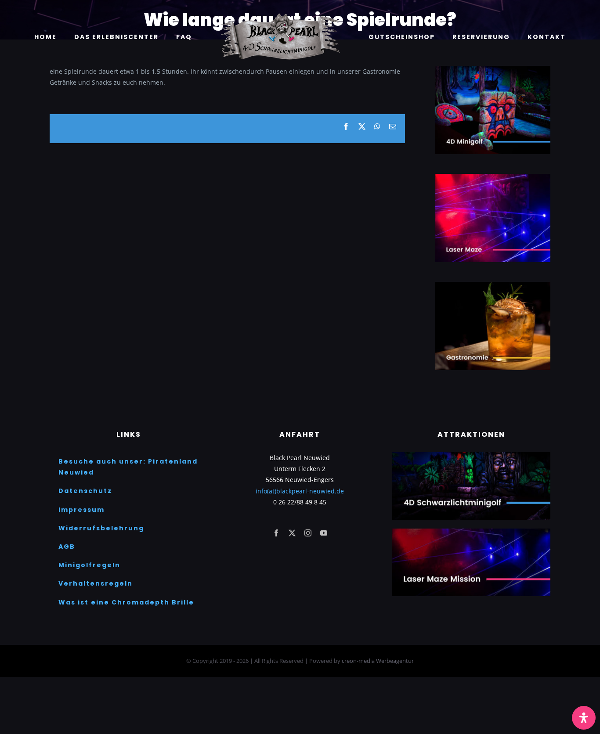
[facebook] (276, 532)
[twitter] (292, 532)
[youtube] (323, 532)
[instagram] (307, 532)
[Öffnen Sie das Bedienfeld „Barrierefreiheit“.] (584, 718)
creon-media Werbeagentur (378, 661)
